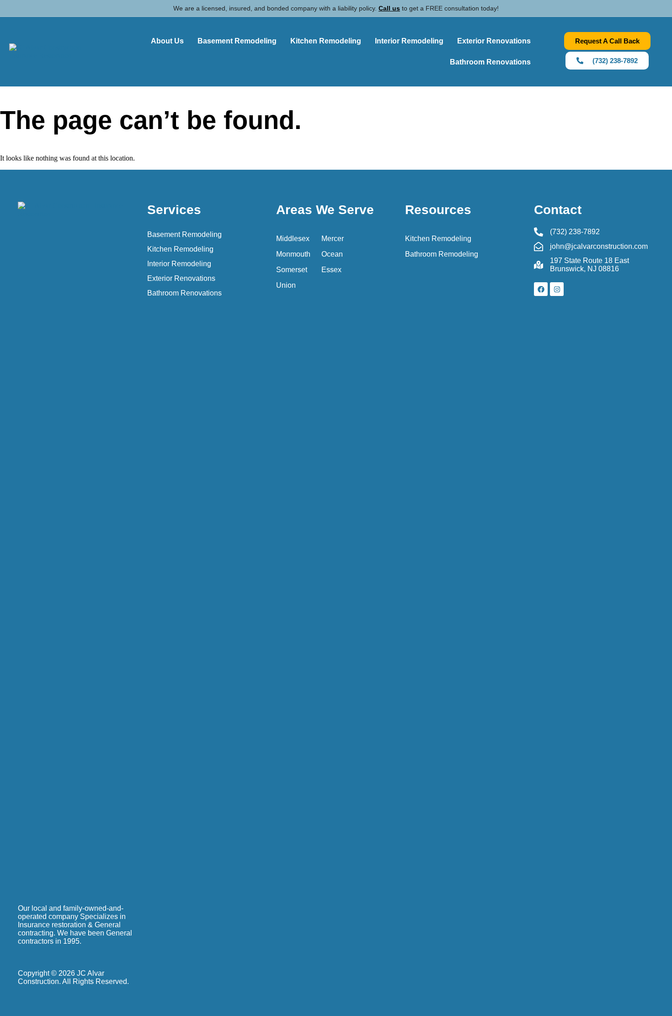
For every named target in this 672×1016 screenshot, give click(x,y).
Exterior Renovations (494, 41)
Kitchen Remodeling (325, 41)
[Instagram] (557, 289)
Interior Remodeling (409, 41)
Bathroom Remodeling (441, 254)
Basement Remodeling (237, 41)
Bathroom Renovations (490, 62)
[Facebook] (541, 289)
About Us (167, 41)
